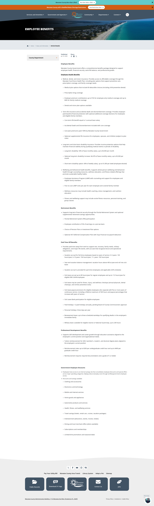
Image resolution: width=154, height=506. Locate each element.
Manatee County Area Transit (70, 473)
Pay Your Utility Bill (50, 473)
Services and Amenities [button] (35, 15)
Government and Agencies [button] (57, 15)
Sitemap (109, 473)
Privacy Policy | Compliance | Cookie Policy (117, 499)
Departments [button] (103, 15)
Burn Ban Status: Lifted (86, 2)
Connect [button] (116, 15)
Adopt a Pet (100, 473)
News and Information (42, 46)
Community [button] (88, 15)
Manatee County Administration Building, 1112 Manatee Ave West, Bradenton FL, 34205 (51, 499)
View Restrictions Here (95, 7)
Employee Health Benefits (70, 75)
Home (32, 46)
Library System (88, 473)
